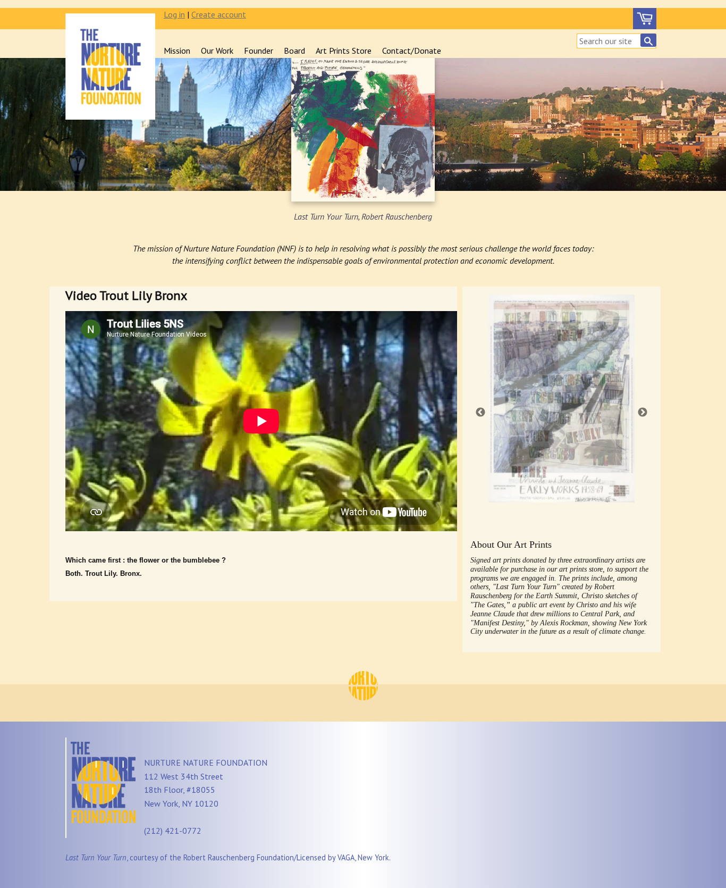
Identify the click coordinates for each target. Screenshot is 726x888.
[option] (561, 400)
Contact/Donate (411, 50)
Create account (218, 14)
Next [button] (642, 412)
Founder (258, 50)
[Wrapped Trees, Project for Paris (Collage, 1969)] (561, 398)
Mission (177, 50)
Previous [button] (480, 412)
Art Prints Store (344, 50)
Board (294, 50)
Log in (174, 14)
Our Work (217, 50)
